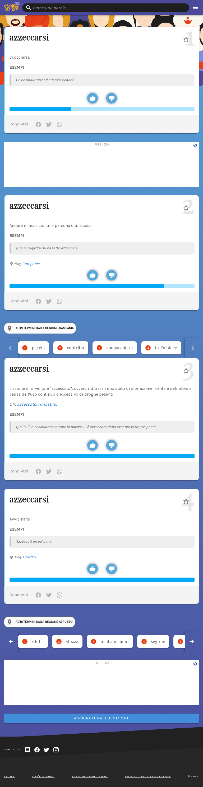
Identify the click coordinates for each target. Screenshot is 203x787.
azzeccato (26, 404)
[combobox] (105, 7)
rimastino (47, 404)
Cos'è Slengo (43, 776)
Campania (31, 263)
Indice (9, 776)
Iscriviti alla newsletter (148, 776)
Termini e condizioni (90, 776)
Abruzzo (29, 557)
